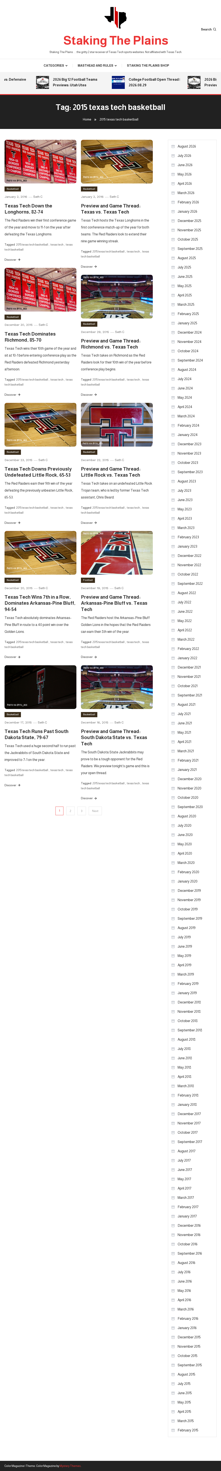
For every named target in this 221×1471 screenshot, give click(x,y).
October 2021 (187, 686)
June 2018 (185, 1058)
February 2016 (188, 1318)
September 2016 (190, 1253)
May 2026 (185, 174)
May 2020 (185, 844)
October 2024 (188, 351)
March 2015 (186, 1421)
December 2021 (189, 667)
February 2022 (188, 649)
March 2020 (186, 863)
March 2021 (186, 751)
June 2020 (185, 835)
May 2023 (185, 509)
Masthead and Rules (95, 65)
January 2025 (187, 323)
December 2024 (190, 332)
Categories (54, 65)
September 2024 (190, 360)
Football (88, 580)
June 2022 (185, 611)
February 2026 (188, 202)
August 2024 (187, 369)
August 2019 (187, 928)
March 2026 (186, 193)
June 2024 (185, 388)
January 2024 (188, 435)
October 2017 (188, 1132)
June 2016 (185, 1281)
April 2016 (184, 1300)
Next (95, 811)
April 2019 (184, 965)
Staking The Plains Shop (148, 65)
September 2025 (190, 249)
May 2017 (184, 1179)
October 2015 (187, 1356)
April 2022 (185, 630)
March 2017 (186, 1197)
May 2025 (185, 286)
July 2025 (184, 267)
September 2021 (190, 695)
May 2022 (185, 621)
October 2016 (187, 1244)
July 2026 (184, 156)
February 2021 (188, 760)
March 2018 (186, 1086)
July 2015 (184, 1384)
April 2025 (185, 295)
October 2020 (188, 797)
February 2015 (188, 1430)
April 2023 (185, 518)
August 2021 (186, 704)
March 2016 (186, 1309)
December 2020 (190, 779)
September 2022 (190, 583)
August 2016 (186, 1263)
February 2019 (188, 983)
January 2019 (187, 993)
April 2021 (184, 742)
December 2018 (189, 1002)
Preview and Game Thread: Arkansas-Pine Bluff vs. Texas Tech (114, 603)
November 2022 (189, 565)
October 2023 (188, 463)
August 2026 (187, 146)
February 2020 (188, 872)
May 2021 (184, 732)
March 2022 (186, 639)
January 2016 (187, 1328)
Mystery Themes (70, 1466)
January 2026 (187, 211)
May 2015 (184, 1402)
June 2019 (185, 946)
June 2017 (185, 1170)
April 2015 (184, 1411)
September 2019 (190, 918)
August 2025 (187, 258)
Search (206, 29)
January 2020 (187, 881)
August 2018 (187, 1039)
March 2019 (186, 974)
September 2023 (190, 472)
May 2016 (184, 1291)
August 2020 (187, 816)
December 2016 (189, 1225)
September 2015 (190, 1365)
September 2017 (190, 1142)
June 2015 (185, 1393)
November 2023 (189, 453)
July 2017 (184, 1160)
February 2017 (188, 1207)
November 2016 (189, 1235)
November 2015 (189, 1346)
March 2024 (186, 416)
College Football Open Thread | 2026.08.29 (144, 82)
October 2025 (188, 239)
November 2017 (189, 1123)
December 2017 (189, 1114)
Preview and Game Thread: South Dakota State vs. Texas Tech (114, 737)
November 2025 (189, 230)
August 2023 (187, 481)
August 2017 (187, 1151)
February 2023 (188, 537)
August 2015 (186, 1374)
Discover (11, 259)
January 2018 (187, 1104)
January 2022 (187, 658)
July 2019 (184, 937)
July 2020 (184, 825)
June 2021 (185, 723)
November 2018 (189, 1011)
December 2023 (189, 444)
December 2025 (189, 221)
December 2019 (189, 890)
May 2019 (184, 956)
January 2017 (187, 1216)
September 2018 (190, 1030)
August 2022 (187, 593)
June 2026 (185, 165)
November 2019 (189, 900)
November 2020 (189, 788)
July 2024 (185, 379)
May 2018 (184, 1067)
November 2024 (190, 342)
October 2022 (188, 574)
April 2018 (184, 1077)
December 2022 (189, 556)
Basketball (13, 188)
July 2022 (184, 602)
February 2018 (188, 1095)
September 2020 (190, 807)
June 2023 (185, 500)
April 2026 (185, 183)
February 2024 (188, 425)
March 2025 (186, 304)
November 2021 (189, 676)
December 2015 (189, 1337)
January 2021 (187, 770)
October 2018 (188, 1021)
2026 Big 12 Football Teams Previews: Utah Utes (65, 82)
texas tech (57, 244)
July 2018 (184, 1049)
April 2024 (185, 407)
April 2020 (185, 853)
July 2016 (184, 1272)
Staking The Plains (115, 40)
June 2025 (185, 276)
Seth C (38, 196)
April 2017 (184, 1188)
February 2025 (188, 314)
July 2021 (184, 714)
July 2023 (184, 490)
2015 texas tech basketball (32, 244)
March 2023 (186, 528)
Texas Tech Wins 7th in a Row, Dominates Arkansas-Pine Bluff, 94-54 (40, 603)
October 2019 (188, 909)
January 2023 (187, 546)
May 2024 (185, 397)
